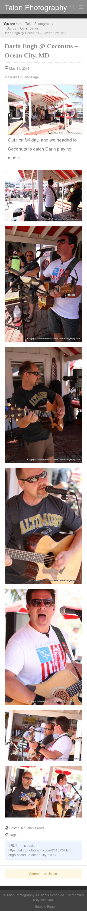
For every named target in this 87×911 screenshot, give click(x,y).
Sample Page (45, 906)
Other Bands (29, 28)
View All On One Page (22, 77)
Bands (11, 28)
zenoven (46, 899)
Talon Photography (36, 7)
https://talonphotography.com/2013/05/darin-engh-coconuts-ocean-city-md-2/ (41, 852)
